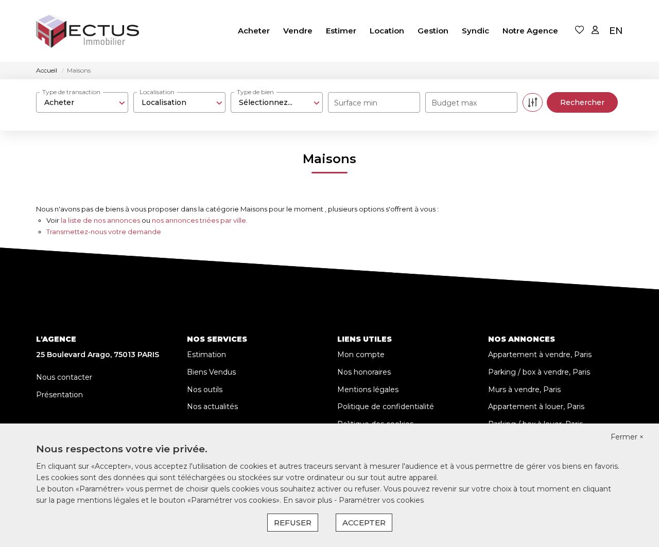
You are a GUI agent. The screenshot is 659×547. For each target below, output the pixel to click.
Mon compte (361, 354)
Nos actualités (212, 406)
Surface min (355, 103)
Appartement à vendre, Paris (540, 354)
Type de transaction (71, 92)
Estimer (341, 31)
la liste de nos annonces (100, 220)
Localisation (157, 92)
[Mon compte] (595, 31)
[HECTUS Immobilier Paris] (87, 31)
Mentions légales (367, 389)
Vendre (298, 31)
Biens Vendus (211, 372)
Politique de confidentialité (385, 406)
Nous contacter (64, 377)
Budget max (454, 103)
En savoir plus (308, 500)
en (616, 31)
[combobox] (82, 102)
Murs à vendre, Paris (524, 389)
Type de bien (255, 92)
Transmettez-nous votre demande (103, 231)
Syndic (475, 31)
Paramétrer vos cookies (381, 500)
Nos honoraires (364, 372)
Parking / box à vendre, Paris (539, 372)
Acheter (254, 31)
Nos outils (204, 389)
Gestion (433, 31)
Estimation (206, 354)
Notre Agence (530, 31)
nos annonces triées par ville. (200, 220)
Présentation (59, 394)
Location (387, 31)
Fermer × (627, 437)
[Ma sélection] (579, 31)
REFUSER (292, 522)
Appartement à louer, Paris (536, 406)
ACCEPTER (364, 522)
